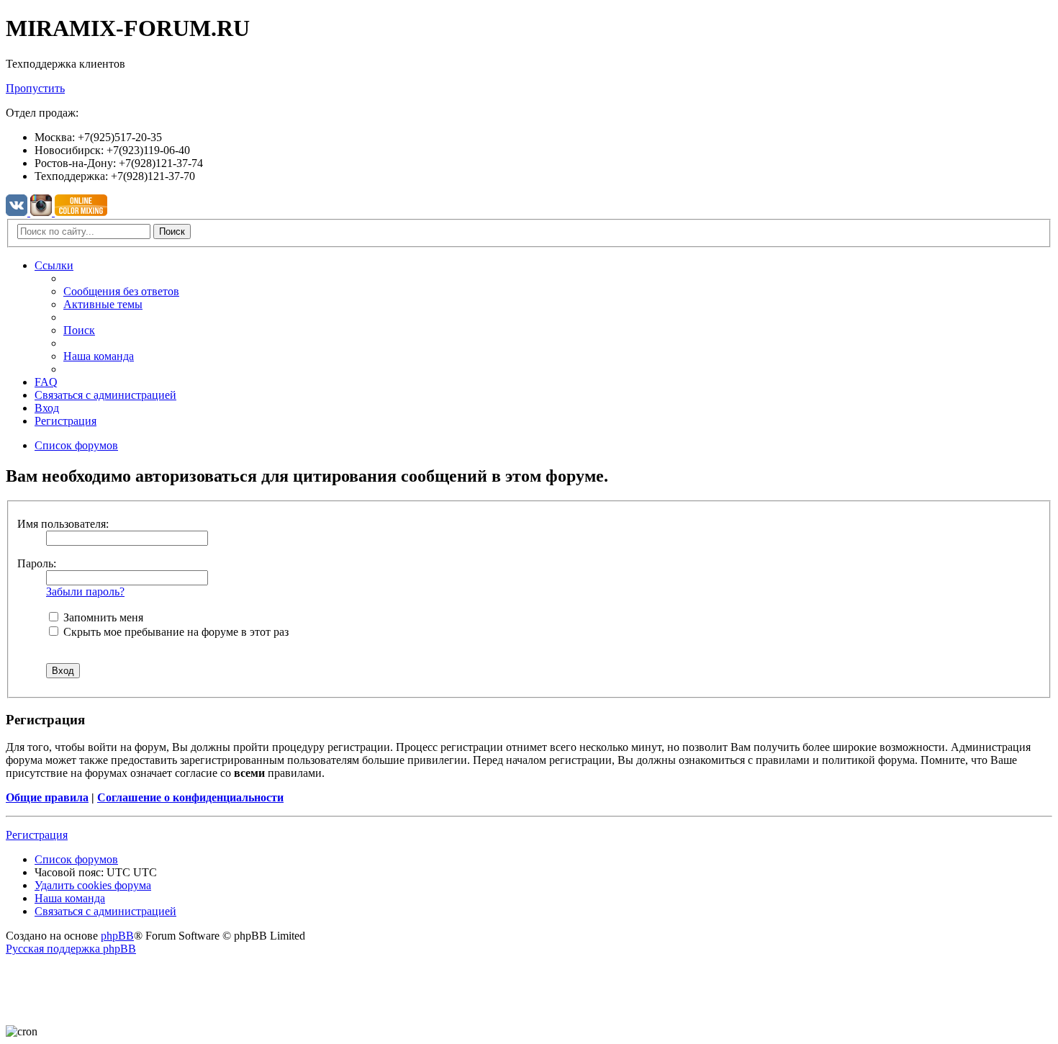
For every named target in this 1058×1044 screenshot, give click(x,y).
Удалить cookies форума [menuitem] (93, 885)
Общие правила (47, 797)
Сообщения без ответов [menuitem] (121, 291)
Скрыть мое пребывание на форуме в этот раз (174, 632)
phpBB (117, 936)
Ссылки (54, 265)
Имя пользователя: (63, 524)
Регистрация (37, 835)
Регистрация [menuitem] (65, 421)
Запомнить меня (101, 617)
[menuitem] (105, 395)
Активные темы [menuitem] (103, 304)
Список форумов (76, 859)
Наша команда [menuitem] (98, 356)
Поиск (172, 231)
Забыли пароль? (85, 591)
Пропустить (35, 88)
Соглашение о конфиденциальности (190, 797)
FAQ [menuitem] (46, 382)
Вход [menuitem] (47, 408)
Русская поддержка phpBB (71, 948)
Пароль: (36, 563)
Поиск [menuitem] (79, 330)
